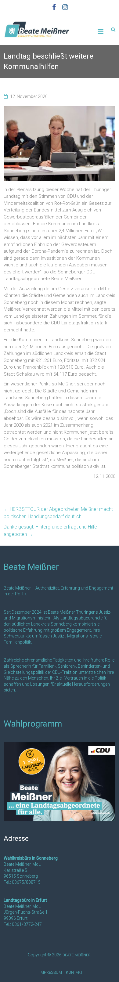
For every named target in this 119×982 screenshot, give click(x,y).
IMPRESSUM (51, 972)
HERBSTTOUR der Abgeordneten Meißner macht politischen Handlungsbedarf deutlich (58, 512)
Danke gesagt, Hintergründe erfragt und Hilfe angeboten (50, 530)
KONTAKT (74, 972)
